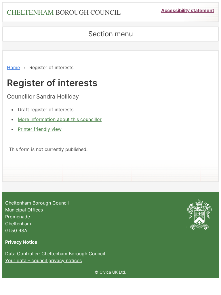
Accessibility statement (187, 10)
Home (13, 67)
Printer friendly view (40, 129)
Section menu (110, 34)
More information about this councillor (60, 119)
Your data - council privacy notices (43, 260)
